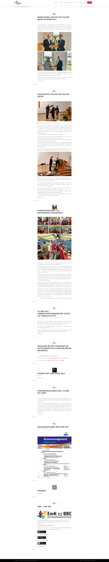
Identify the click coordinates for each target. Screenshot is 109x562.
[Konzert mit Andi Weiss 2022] (54, 370)
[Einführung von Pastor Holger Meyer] (54, 91)
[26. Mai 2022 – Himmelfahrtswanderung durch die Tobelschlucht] (54, 308)
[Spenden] (54, 487)
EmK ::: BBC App (44, 506)
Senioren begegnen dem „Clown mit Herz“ (53, 392)
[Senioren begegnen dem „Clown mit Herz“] (54, 387)
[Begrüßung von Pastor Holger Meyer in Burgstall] (54, 14)
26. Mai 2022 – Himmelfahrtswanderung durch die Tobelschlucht (54, 313)
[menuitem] (55, 2)
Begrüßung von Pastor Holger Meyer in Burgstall (53, 18)
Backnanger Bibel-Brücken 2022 (53, 427)
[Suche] (94, 2)
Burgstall (47, 317)
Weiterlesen (40, 333)
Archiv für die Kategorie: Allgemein (21, 6)
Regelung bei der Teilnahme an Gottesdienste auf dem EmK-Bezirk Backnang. (54, 348)
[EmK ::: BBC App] (54, 503)
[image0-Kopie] (54, 207)
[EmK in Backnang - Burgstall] (18, 2)
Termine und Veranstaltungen (55, 317)
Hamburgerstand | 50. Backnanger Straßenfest (50, 211)
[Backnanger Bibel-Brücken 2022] (54, 423)
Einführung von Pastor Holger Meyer (53, 95)
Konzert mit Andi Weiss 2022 (51, 373)
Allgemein (39, 21)
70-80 (38, 394)
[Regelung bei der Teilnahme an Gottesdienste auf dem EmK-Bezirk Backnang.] (54, 342)
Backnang (43, 317)
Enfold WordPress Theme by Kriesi (32, 560)
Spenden (42, 490)
